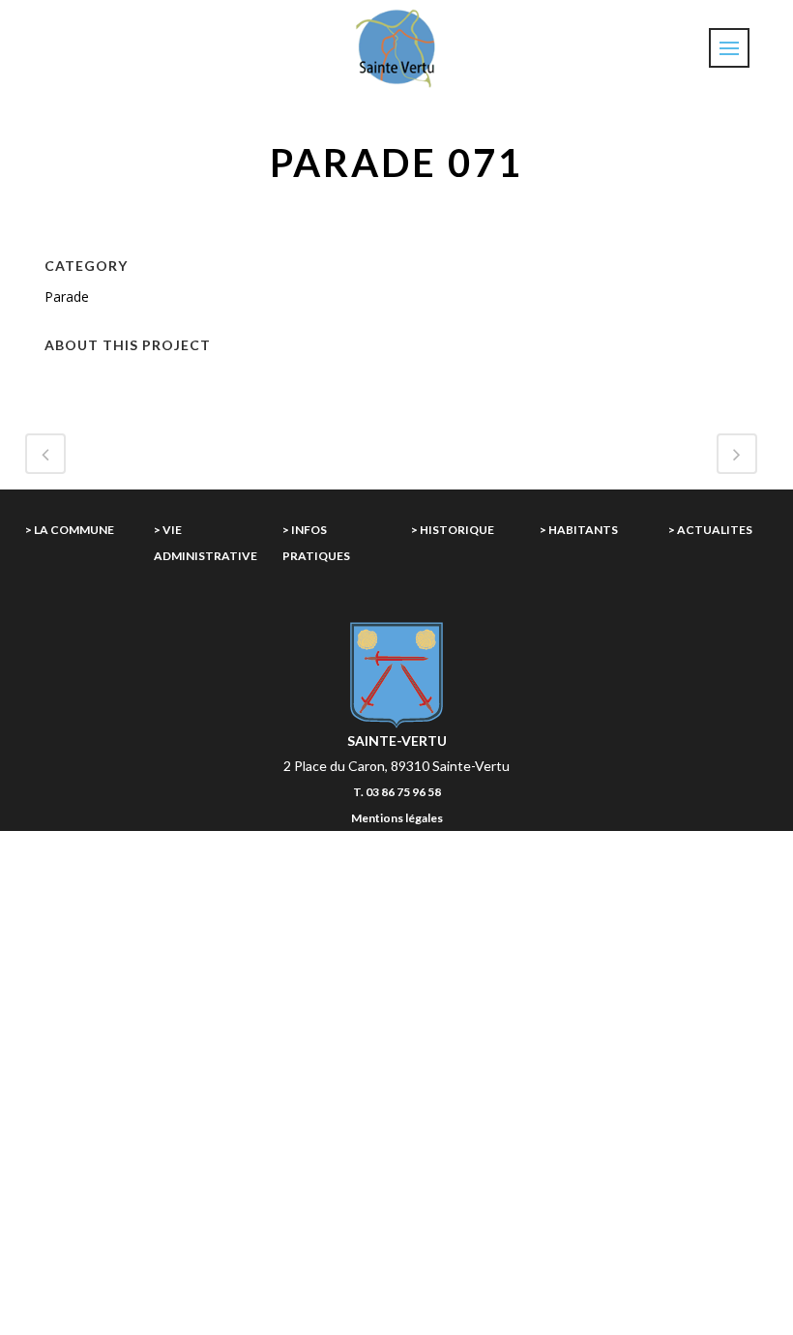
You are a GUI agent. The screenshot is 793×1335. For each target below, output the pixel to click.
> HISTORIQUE (452, 529)
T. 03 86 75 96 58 (397, 792)
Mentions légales (397, 818)
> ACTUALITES (710, 529)
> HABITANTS (579, 529)
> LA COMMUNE (69, 529)
